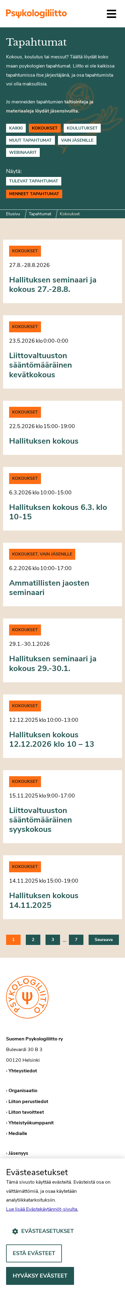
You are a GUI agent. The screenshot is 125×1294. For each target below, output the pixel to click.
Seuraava (104, 940)
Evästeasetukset (47, 1231)
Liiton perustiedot (28, 1101)
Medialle (17, 1133)
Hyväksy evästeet (40, 1275)
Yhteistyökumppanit (31, 1122)
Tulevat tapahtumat (33, 181)
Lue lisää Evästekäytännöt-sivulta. (42, 1209)
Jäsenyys (18, 1153)
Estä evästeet (34, 1253)
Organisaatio (22, 1090)
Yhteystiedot (22, 1070)
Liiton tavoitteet (26, 1112)
